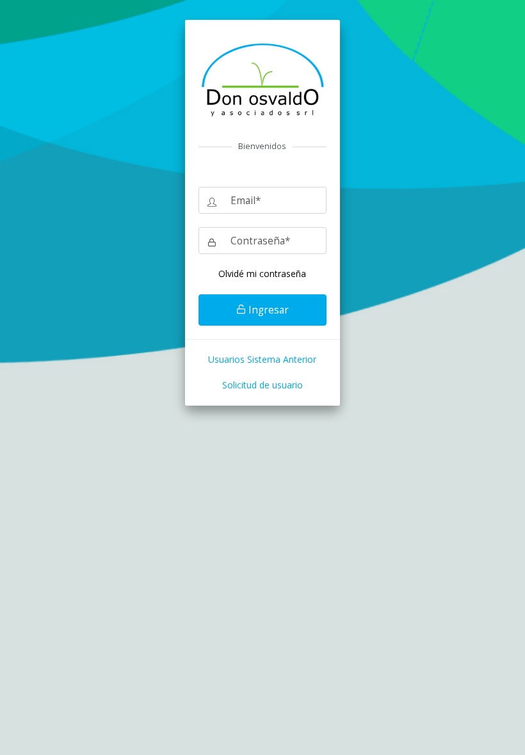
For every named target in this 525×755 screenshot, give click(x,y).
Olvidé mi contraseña (262, 273)
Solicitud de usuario (262, 385)
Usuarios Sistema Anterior (262, 359)
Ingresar (267, 310)
